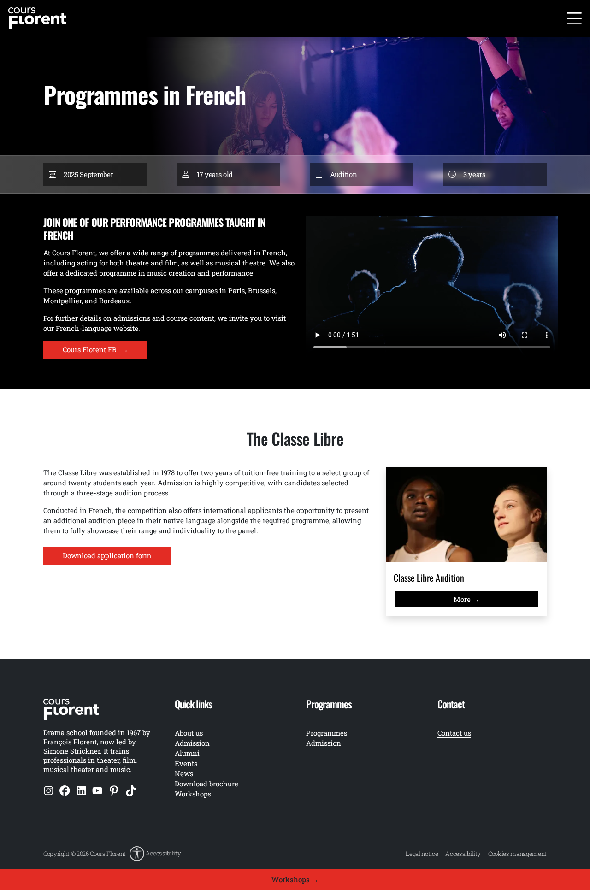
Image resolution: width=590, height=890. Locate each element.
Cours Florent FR (95, 349)
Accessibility (463, 853)
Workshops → (295, 879)
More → (466, 599)
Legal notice (422, 853)
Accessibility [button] (163, 853)
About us (189, 732)
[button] (155, 853)
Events (186, 763)
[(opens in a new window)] (48, 790)
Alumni (187, 753)
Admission (323, 743)
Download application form (107, 555)
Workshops (193, 793)
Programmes (326, 732)
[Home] (37, 17)
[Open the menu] (574, 18)
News (184, 773)
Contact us (454, 732)
